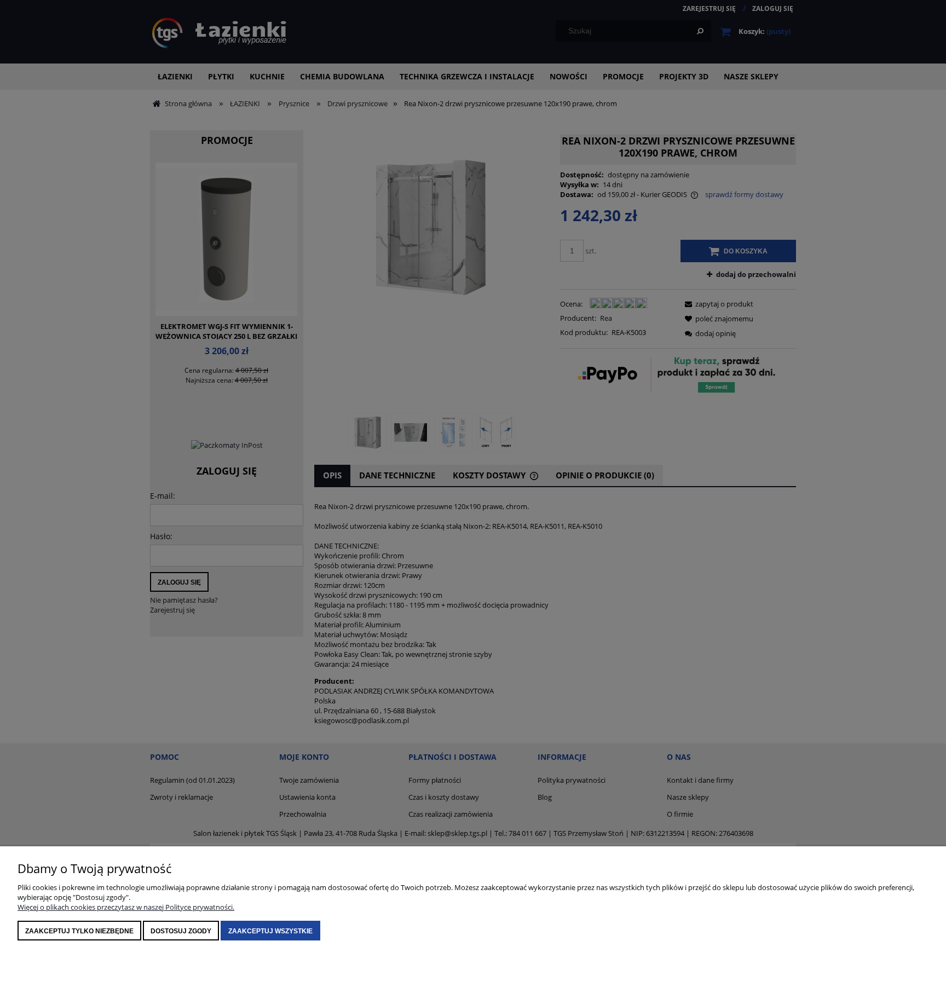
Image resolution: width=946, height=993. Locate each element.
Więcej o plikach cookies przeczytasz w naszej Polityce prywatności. (126, 907)
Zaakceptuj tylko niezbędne (79, 931)
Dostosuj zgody (181, 931)
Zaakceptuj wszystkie (270, 931)
